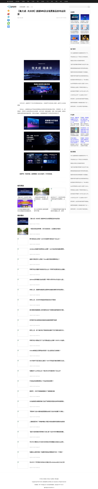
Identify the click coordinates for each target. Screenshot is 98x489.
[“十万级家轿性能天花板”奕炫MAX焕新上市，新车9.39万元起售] (58, 203)
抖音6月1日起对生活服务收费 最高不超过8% (85, 33)
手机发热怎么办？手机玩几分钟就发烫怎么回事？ (82, 56)
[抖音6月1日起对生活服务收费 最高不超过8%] (85, 27)
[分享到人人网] (11, 20)
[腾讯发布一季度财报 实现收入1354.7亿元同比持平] (85, 37)
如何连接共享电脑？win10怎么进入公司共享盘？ (81, 91)
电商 (61, 1)
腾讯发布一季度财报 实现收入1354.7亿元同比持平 (85, 43)
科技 (52, 1)
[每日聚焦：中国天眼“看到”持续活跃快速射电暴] (85, 17)
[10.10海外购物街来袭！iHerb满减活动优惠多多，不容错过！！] (25, 203)
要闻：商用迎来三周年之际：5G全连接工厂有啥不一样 (85, 125)
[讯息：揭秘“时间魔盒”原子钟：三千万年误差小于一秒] (75, 120)
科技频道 (66, 1)
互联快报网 (11, 1)
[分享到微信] (11, 23)
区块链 (42, 1)
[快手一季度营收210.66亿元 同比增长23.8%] (75, 37)
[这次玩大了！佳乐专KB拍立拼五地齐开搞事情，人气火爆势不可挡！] (58, 192)
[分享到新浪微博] (11, 14)
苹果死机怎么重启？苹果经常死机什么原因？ (81, 87)
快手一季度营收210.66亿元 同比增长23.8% (75, 43)
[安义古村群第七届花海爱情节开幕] (41, 203)
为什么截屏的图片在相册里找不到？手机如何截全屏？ (83, 53)
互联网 (23, 1)
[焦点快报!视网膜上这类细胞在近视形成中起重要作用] (75, 27)
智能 (28, 1)
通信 (38, 1)
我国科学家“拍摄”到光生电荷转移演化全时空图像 (81, 75)
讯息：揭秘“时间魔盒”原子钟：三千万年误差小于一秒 (75, 125)
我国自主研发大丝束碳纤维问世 (78, 60)
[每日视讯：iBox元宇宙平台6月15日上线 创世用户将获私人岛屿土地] (75, 140)
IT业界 (33, 1)
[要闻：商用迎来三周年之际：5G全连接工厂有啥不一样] (85, 120)
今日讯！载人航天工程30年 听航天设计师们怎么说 (75, 23)
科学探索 (17, 1)
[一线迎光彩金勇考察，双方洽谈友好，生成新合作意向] (41, 192)
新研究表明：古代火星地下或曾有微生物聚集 (81, 106)
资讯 (56, 1)
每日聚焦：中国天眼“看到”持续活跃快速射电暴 (85, 23)
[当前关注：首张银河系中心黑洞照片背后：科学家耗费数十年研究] (85, 130)
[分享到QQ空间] (11, 11)
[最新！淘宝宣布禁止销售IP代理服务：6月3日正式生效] (85, 140)
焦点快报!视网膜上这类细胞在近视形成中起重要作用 (75, 33)
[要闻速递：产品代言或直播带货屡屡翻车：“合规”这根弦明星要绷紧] (75, 130)
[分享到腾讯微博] (11, 17)
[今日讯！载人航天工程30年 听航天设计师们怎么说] (75, 17)
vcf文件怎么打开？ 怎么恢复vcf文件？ (79, 95)
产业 (47, 1)
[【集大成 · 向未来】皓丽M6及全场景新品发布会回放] (25, 192)
